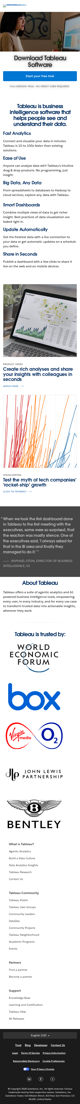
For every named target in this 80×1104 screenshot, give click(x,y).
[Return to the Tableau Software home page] (16, 4)
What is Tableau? (21, 844)
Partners (15, 963)
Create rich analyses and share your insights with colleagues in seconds (38, 374)
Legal (15, 1053)
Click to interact (15, 491)
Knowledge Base (19, 998)
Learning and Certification (26, 1005)
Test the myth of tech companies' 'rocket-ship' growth (39, 482)
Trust (18, 1045)
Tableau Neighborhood (24, 935)
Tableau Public (18, 900)
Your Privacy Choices (42, 1069)
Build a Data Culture (22, 858)
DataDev (14, 921)
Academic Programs (22, 941)
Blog (28, 1045)
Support (15, 991)
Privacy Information (54, 1053)
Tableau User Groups (22, 907)
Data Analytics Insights (23, 865)
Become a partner (20, 976)
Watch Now (10, 386)
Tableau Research (20, 872)
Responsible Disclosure (26, 1061)
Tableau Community (24, 893)
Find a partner (18, 970)
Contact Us (16, 879)
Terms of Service (30, 1053)
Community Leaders (22, 914)
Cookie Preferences (54, 1061)
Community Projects (22, 928)
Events (13, 948)
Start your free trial (40, 76)
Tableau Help (17, 1011)
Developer (40, 1045)
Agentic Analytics (20, 851)
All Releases (16, 1018)
